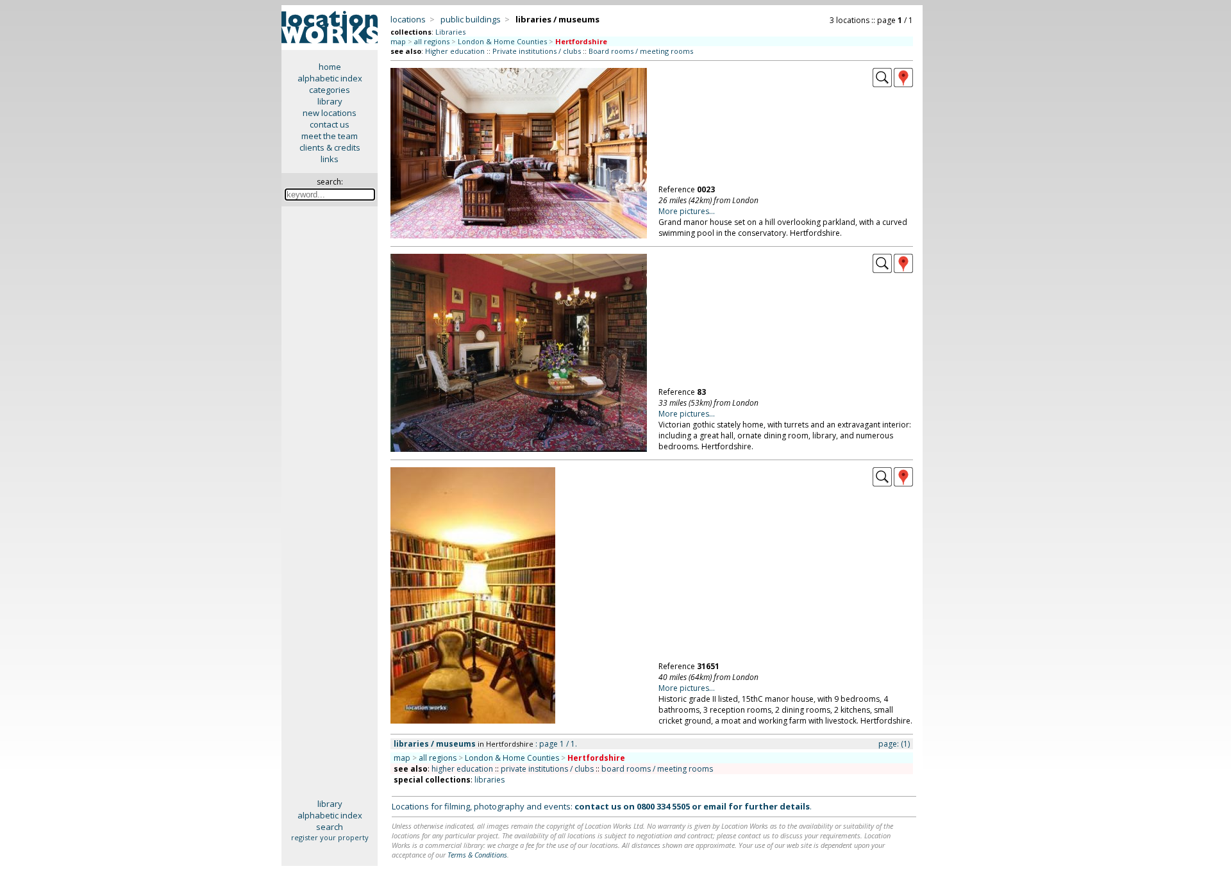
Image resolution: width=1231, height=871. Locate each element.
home (330, 66)
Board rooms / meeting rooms (641, 51)
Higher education (455, 51)
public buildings (470, 19)
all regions (431, 41)
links (330, 159)
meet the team (329, 136)
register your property (330, 837)
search (329, 827)
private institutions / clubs (547, 768)
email (714, 806)
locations (408, 19)
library (329, 101)
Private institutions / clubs (536, 51)
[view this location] (882, 84)
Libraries (450, 32)
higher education (462, 768)
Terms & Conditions (477, 854)
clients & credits (329, 147)
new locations (329, 113)
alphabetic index (329, 78)
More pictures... (686, 211)
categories (329, 89)
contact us (329, 124)
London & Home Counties (502, 41)
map (398, 41)
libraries (489, 779)
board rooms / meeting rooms (657, 768)
